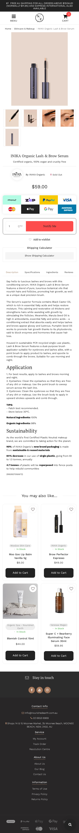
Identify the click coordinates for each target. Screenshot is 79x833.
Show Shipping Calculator (39, 255)
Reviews (68, 272)
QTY (20, 226)
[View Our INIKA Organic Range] (17, 174)
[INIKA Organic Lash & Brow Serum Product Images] (39, 69)
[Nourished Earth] (39, 17)
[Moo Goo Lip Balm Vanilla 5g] (20, 521)
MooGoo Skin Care (20, 545)
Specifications (32, 272)
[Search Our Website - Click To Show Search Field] (70, 825)
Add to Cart (20, 572)
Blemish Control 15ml (20, 638)
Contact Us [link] (39, 774)
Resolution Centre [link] (39, 749)
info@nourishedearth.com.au (41, 713)
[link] (31, 690)
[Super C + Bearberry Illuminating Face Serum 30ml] (58, 601)
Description (12, 272)
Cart (65, 18)
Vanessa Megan (59, 625)
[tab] (12, 272)
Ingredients (52, 272)
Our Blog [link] (39, 769)
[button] (39, 239)
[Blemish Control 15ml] (20, 601)
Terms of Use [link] (39, 788)
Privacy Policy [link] (39, 794)
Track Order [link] (39, 744)
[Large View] (12, 118)
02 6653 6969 (41, 718)
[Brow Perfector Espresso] (58, 521)
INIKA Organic (37, 174)
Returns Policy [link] (39, 799)
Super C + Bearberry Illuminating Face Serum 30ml (59, 637)
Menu (13, 20)
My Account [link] (39, 738)
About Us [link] (39, 763)
